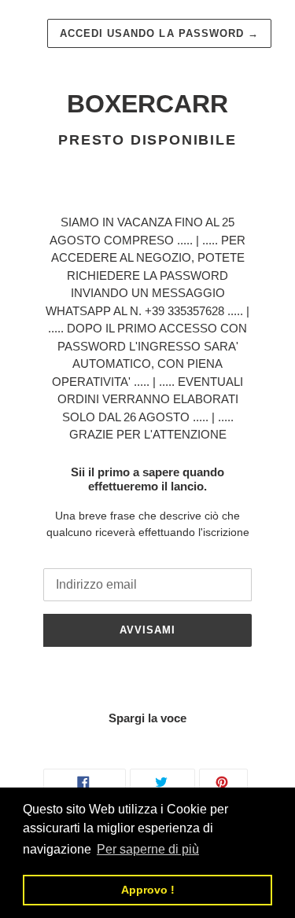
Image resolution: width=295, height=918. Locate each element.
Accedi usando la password (159, 33)
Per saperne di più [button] (148, 849)
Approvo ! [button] (148, 889)
